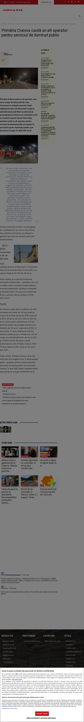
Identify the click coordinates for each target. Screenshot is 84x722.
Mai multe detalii (17, 679)
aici (33, 688)
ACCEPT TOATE (42, 713)
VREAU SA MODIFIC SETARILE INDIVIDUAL (41, 718)
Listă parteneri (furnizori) (9, 708)
